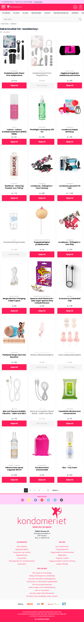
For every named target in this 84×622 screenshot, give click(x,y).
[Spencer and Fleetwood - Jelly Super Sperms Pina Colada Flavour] (42, 261)
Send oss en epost (42, 526)
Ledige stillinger (62, 564)
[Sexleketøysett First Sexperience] (42, 36)
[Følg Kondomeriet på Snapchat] (29, 501)
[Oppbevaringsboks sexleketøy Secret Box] (69, 36)
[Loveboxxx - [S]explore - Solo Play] (69, 205)
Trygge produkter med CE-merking (62, 561)
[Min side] (75, 7)
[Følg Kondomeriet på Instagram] (22, 501)
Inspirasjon (22, 564)
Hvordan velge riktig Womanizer (42, 593)
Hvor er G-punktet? (42, 590)
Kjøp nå (14, 85)
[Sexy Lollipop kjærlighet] (69, 318)
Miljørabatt (62, 555)
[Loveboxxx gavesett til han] (69, 149)
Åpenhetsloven (22, 555)
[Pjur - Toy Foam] (69, 430)
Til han (16, 13)
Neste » (55, 490)
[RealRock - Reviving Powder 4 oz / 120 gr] (14, 149)
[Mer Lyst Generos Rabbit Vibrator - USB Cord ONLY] (14, 374)
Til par (25, 13)
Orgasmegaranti (62, 549)
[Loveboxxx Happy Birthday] (69, 92)
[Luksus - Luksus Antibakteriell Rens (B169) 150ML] (14, 92)
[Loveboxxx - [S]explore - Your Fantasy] (42, 149)
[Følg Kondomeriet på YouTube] (42, 501)
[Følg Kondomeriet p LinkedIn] (55, 501)
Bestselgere (36, 13)
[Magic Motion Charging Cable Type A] (14, 261)
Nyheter (75, 13)
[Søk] (80, 19)
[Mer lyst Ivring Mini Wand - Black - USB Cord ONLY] (42, 374)
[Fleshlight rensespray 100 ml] (42, 92)
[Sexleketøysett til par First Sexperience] (14, 36)
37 (48, 490)
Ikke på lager (42, 85)
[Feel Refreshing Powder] (14, 205)
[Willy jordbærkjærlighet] (42, 318)
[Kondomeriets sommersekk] (42, 430)
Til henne (6, 13)
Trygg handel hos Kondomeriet (62, 552)
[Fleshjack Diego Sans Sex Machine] (14, 318)
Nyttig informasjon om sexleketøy (42, 576)
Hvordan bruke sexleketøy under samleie (42, 596)
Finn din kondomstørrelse (42, 584)
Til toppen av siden (42, 619)
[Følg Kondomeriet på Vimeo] (48, 501)
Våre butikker (22, 546)
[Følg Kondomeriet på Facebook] (36, 501)
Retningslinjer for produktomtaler (22, 561)
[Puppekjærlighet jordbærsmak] (42, 205)
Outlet (47, 13)
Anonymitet (38, 2)
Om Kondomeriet (62, 546)
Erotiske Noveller (61, 13)
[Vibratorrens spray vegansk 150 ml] (14, 430)
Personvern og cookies (22, 552)
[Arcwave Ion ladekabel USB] (69, 261)
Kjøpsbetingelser (21, 549)
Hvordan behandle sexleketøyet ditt (42, 579)
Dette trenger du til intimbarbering (42, 587)
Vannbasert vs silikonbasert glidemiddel (42, 581)
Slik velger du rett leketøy (42, 573)
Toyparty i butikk (62, 558)
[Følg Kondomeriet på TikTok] (61, 501)
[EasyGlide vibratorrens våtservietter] (69, 374)
